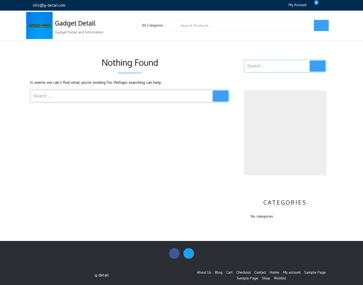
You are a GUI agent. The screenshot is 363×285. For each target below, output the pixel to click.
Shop (266, 278)
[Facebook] (324, 5)
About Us (204, 272)
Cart (229, 272)
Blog (218, 272)
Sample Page (315, 272)
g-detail (102, 275)
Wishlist (280, 278)
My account (292, 272)
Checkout (243, 272)
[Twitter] (333, 5)
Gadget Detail (75, 23)
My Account (297, 4)
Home (274, 272)
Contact (260, 272)
